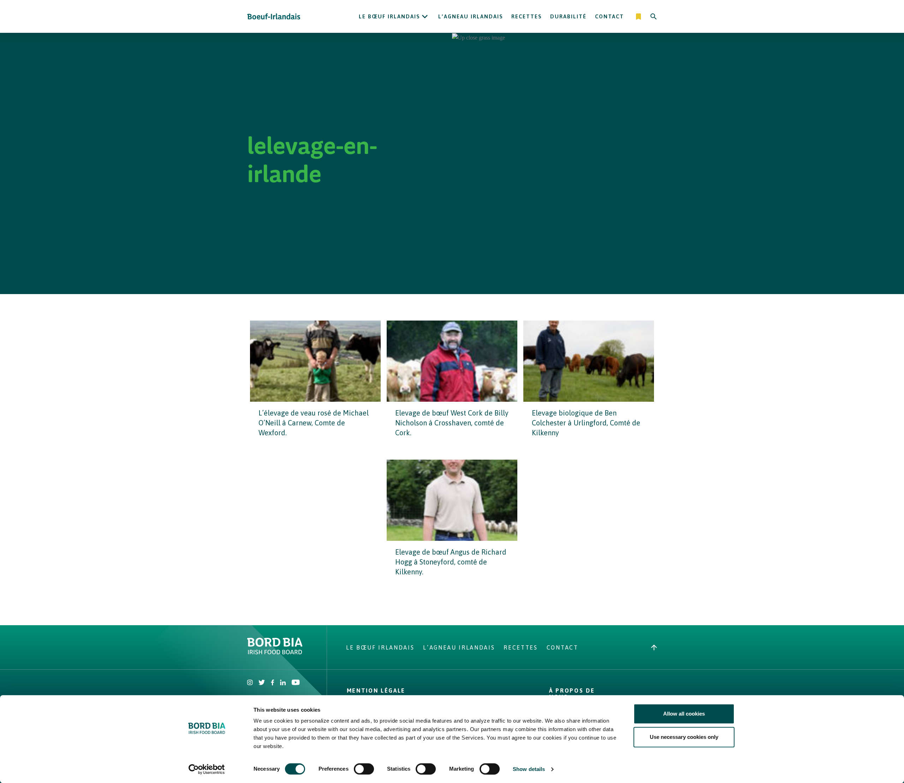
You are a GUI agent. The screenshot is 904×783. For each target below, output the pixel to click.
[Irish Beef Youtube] (295, 683)
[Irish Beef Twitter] (261, 683)
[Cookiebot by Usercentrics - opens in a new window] (207, 769)
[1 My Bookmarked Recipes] (639, 16)
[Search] (653, 16)
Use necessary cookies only (684, 737)
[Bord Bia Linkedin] (283, 683)
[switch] (364, 769)
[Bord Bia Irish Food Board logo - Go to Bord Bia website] (275, 652)
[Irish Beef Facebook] (272, 683)
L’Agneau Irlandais (470, 16)
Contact (609, 16)
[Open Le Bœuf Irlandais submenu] (425, 16)
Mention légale (376, 690)
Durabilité (568, 16)
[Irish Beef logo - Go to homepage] (273, 16)
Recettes (526, 16)
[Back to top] (654, 647)
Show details (529, 769)
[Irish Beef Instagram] (250, 683)
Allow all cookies (684, 714)
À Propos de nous (572, 693)
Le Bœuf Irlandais (389, 16)
